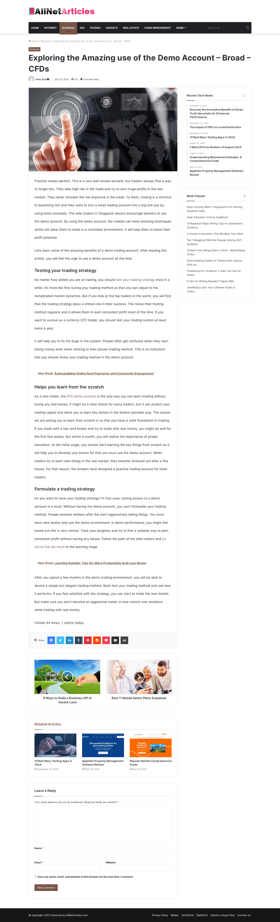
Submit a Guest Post (222, 915)
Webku (175, 915)
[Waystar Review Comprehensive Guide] (151, 745)
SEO (82, 27)
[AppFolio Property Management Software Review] (103, 745)
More (180, 27)
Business (68, 27)
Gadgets (112, 27)
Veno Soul (40, 79)
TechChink (187, 915)
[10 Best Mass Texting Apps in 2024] (55, 745)
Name (39, 848)
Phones (95, 27)
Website (111, 862)
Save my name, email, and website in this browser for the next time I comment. (86, 876)
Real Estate (131, 27)
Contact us (244, 915)
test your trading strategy (135, 280)
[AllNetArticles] (62, 11)
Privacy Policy (160, 915)
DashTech (202, 915)
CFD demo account (81, 396)
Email (38, 862)
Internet (50, 27)
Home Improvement (157, 27)
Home (35, 27)
